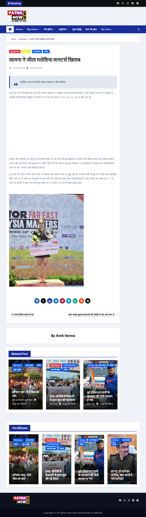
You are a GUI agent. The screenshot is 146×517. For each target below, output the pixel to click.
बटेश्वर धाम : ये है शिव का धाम (22, 476)
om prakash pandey (22, 399)
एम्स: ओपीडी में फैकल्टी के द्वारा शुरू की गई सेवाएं (62, 398)
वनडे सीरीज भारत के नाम (24, 314)
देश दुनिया (48, 29)
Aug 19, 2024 (69, 403)
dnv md (54, 403)
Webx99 (98, 512)
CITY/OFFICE (70, 365)
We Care (106, 29)
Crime (91, 365)
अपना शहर (29, 365)
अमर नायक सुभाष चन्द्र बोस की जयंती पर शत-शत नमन (90, 314)
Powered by (84, 512)
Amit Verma (19, 67)
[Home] (10, 29)
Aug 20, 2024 (19, 403)
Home (19, 29)
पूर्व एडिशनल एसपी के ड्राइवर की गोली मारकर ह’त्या (99, 396)
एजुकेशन (63, 29)
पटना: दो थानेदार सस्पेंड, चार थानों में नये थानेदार (121, 475)
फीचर (46, 51)
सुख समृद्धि (76, 29)
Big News (33, 29)
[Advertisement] (63, 130)
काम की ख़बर (91, 29)
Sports (26, 51)
